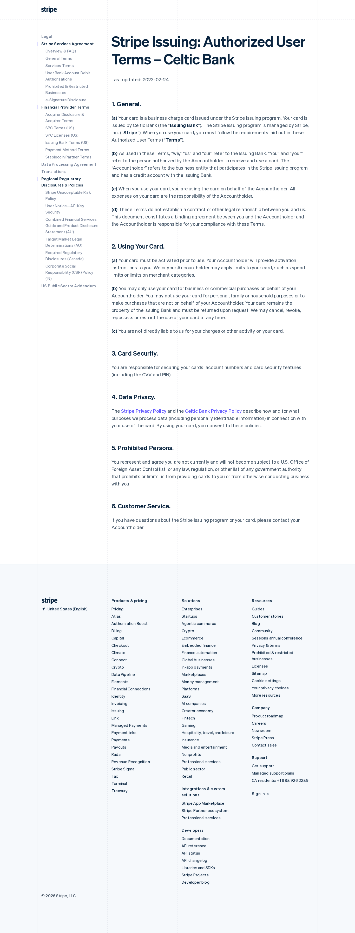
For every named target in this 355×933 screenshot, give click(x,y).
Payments (120, 739)
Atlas (116, 616)
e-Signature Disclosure (66, 99)
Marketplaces (194, 674)
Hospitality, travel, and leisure (208, 732)
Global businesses (198, 659)
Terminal (119, 783)
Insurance (190, 739)
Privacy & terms (266, 645)
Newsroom (262, 730)
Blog (256, 623)
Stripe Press (263, 737)
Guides (258, 608)
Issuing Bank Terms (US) (67, 142)
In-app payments (197, 667)
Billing (116, 630)
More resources (266, 695)
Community (262, 630)
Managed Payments (129, 725)
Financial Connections (130, 688)
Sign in (258, 793)
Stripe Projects (195, 874)
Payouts (118, 747)
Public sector (193, 768)
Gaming (188, 725)
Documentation (196, 838)
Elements (120, 681)
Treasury (119, 790)
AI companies (194, 703)
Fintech (188, 718)
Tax (114, 776)
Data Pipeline (123, 674)
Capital (117, 638)
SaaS (186, 696)
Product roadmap (267, 715)
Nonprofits (191, 754)
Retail (187, 776)
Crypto (117, 667)
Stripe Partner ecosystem (205, 810)
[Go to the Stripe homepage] (47, 600)
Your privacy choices (270, 687)
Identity (118, 696)
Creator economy (197, 710)
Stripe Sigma (122, 768)
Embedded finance (199, 645)
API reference (194, 845)
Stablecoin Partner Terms (68, 156)
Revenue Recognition (130, 761)
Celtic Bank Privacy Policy (213, 411)
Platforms (191, 688)
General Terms (58, 58)
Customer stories (268, 616)
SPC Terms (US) (59, 127)
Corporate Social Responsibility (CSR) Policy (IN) (69, 272)
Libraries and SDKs (198, 867)
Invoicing (119, 703)
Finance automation (199, 652)
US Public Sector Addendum (68, 285)
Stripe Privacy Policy (143, 411)
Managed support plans (273, 773)
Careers (259, 723)
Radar (116, 754)
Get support (263, 765)
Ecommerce (192, 638)
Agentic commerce (199, 623)
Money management (200, 681)
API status (191, 853)
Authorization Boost (129, 623)
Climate (118, 652)
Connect (119, 659)
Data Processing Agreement (68, 164)
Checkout (120, 645)
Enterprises (192, 608)
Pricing (117, 608)
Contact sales (264, 745)
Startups (190, 616)
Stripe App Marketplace (203, 803)
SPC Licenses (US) (61, 135)
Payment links (124, 732)
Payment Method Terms (67, 149)
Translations (53, 171)
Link (115, 718)
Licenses (260, 666)
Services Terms (59, 65)
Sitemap (259, 673)
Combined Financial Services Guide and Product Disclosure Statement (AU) (72, 225)
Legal (46, 36)
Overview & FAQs (60, 51)
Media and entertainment (204, 747)
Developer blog (195, 882)
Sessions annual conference (277, 638)
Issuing (117, 710)
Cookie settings (266, 680)
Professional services (201, 761)
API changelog (194, 860)
